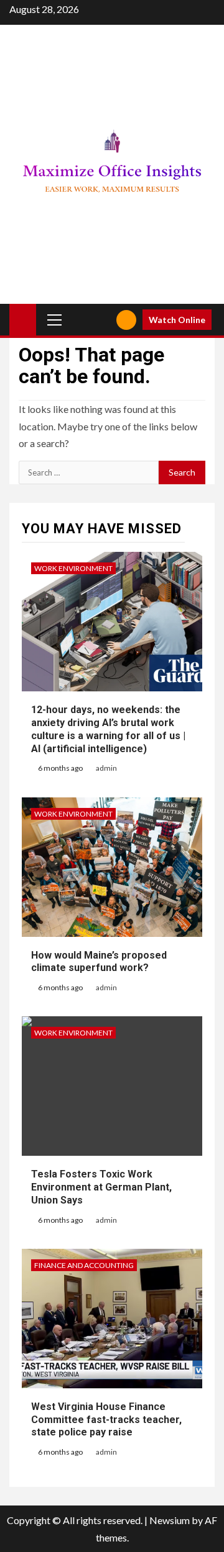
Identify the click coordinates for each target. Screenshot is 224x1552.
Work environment (73, 568)
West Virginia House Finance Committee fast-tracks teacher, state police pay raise (106, 1420)
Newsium (169, 1520)
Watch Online (177, 319)
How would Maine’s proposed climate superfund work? (99, 961)
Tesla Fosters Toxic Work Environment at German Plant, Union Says (101, 1187)
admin (106, 768)
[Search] (102, 320)
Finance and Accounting (84, 1265)
